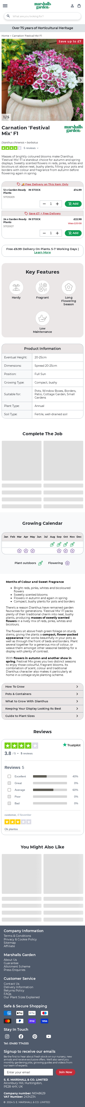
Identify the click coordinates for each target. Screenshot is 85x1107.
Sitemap (10, 943)
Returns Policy (14, 990)
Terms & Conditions (17, 936)
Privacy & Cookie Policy (20, 939)
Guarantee (11, 963)
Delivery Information (18, 987)
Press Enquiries (14, 970)
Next (80, 80)
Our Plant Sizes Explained (22, 997)
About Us (10, 960)
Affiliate (9, 946)
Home (5, 35)
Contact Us (11, 984)
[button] (5, 6)
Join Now (65, 1072)
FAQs (7, 994)
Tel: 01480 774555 (16, 1043)
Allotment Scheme (17, 966)
